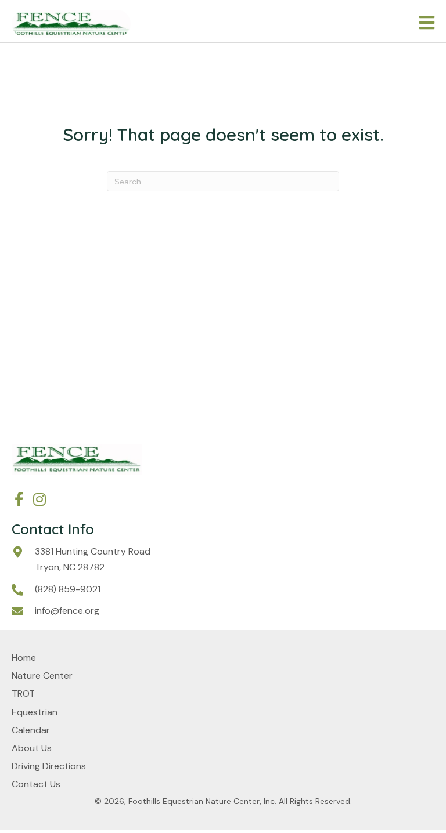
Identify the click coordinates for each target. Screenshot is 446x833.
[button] (19, 499)
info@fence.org (67, 610)
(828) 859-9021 (67, 589)
